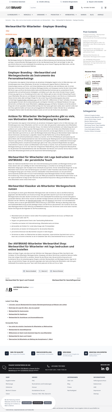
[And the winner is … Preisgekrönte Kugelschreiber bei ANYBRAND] (88, 102)
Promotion (55, 15)
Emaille (92, 117)
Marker (87, 121)
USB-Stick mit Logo (44, 104)
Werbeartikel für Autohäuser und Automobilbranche (26, 317)
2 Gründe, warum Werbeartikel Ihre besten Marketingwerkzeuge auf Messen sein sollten (38, 305)
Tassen (93, 125)
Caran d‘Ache (89, 119)
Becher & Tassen (11, 390)
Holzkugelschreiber (94, 129)
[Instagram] (107, 368)
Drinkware (41, 15)
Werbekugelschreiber (35, 201)
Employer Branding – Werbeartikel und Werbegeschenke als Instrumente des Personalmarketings (95, 36)
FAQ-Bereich (25, 368)
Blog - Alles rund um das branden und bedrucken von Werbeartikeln (31, 20)
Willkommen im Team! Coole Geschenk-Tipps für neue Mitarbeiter (30, 333)
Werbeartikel (70, 15)
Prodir (102, 117)
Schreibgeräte (12, 15)
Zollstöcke (9, 387)
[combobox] (50, 7)
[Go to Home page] (13, 7)
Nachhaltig (99, 127)
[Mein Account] (102, 7)
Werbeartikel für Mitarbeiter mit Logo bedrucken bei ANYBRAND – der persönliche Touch (94, 50)
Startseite (8, 20)
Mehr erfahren (9, 406)
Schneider (97, 131)
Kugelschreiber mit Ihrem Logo (27, 100)
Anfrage (100, 15)
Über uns (70, 380)
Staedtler (102, 125)
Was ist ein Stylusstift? (95, 95)
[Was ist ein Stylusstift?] (88, 96)
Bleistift (97, 117)
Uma (86, 129)
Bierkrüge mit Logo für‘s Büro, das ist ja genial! (24, 308)
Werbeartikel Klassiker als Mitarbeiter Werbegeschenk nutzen (94, 55)
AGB (95, 387)
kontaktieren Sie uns (27, 370)
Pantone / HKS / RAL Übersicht (41, 394)
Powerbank (88, 127)
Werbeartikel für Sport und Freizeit (19, 279)
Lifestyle (87, 117)
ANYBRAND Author (11, 34)
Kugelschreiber (95, 115)
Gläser (8, 394)
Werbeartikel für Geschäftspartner (66, 279)
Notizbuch (51, 201)
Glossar (34, 387)
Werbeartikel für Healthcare (18, 314)
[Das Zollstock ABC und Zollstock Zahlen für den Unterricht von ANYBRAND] (88, 76)
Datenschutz (97, 384)
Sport (94, 127)
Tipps (97, 125)
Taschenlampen (90, 123)
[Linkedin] (102, 368)
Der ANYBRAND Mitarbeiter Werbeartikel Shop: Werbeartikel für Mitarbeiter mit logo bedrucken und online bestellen (94, 62)
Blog (92, 15)
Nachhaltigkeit (71, 390)
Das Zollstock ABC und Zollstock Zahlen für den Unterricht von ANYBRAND (98, 75)
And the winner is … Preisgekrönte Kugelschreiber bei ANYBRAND (97, 102)
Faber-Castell (97, 119)
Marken (83, 15)
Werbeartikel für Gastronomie (18, 311)
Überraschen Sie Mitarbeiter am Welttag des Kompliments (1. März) (31, 339)
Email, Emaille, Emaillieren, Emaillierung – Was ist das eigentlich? (98, 82)
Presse (69, 387)
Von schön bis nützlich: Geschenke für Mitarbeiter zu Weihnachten (30, 326)
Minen (92, 131)
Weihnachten (93, 121)
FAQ (33, 380)
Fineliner (87, 131)
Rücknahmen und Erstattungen (41, 384)
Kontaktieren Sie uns (38, 390)
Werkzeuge (9, 384)
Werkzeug (27, 15)
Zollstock (87, 115)
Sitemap (96, 394)
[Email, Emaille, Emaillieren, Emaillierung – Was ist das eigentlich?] (88, 83)
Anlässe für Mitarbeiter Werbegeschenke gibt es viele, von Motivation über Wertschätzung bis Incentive (94, 43)
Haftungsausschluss (100, 380)
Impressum (97, 390)
